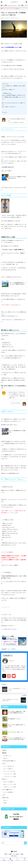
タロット (4, 763)
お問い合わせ (14, 855)
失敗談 (5, 802)
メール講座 (3, 860)
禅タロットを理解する (8, 781)
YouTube (13, 678)
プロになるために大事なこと (9, 760)
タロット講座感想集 (8, 792)
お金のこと (6, 758)
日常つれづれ (5, 797)
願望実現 (4, 752)
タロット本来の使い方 (8, 766)
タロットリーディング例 (9, 771)
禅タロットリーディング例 (9, 784)
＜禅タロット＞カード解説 (9, 786)
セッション (17, 860)
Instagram (9, 678)
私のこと (5, 800)
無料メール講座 (4, 5)
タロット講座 (21, 5)
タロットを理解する (11, 649)
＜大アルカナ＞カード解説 (9, 774)
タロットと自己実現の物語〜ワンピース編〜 (11, 47)
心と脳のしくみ (7, 755)
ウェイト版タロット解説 (18, 854)
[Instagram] (13, 833)
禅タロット (4, 779)
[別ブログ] (14, 816)
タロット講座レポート (7, 789)
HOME (15, 851)
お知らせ (4, 750)
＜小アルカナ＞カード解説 (9, 776)
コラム (3, 794)
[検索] (25, 842)
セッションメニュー (12, 5)
